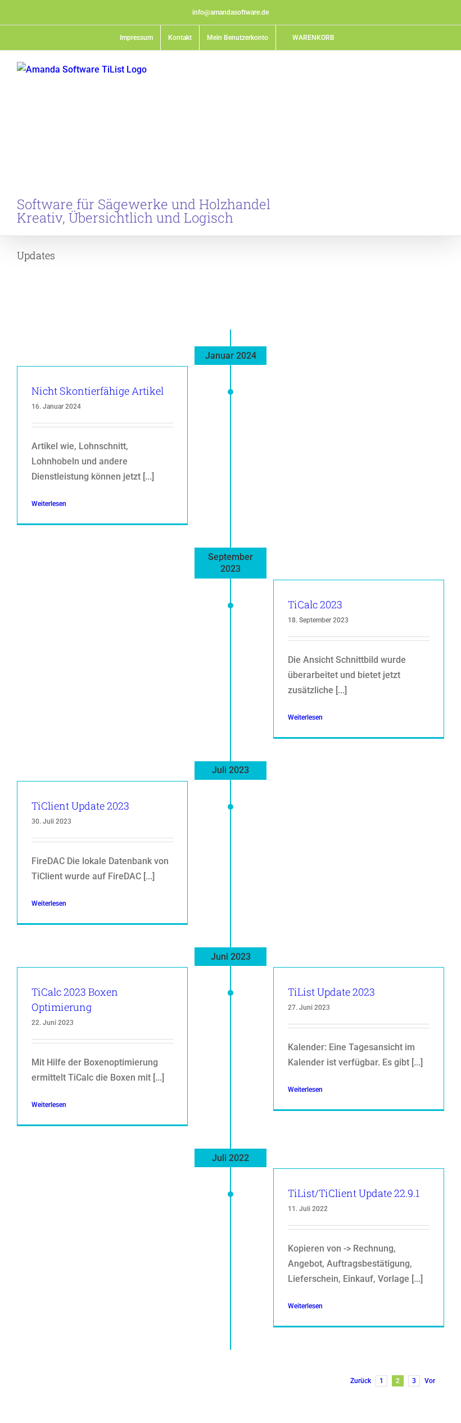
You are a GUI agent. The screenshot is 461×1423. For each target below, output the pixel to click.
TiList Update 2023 (331, 992)
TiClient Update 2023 (80, 805)
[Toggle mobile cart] (419, 70)
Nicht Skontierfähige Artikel (97, 390)
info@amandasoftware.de (230, 12)
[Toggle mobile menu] (439, 70)
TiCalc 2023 (315, 604)
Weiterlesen (48, 504)
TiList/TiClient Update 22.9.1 (353, 1193)
